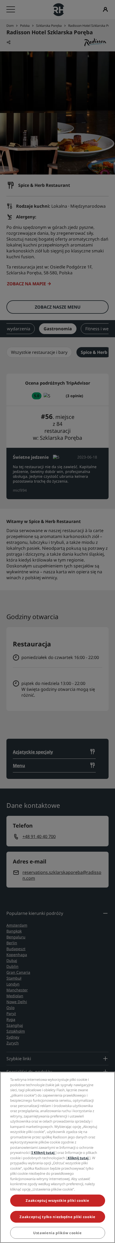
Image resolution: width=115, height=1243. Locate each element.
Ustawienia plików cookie (57, 1232)
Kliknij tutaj (78, 1157)
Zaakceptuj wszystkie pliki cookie (57, 1200)
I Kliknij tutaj (43, 1152)
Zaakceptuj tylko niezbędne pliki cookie (57, 1216)
